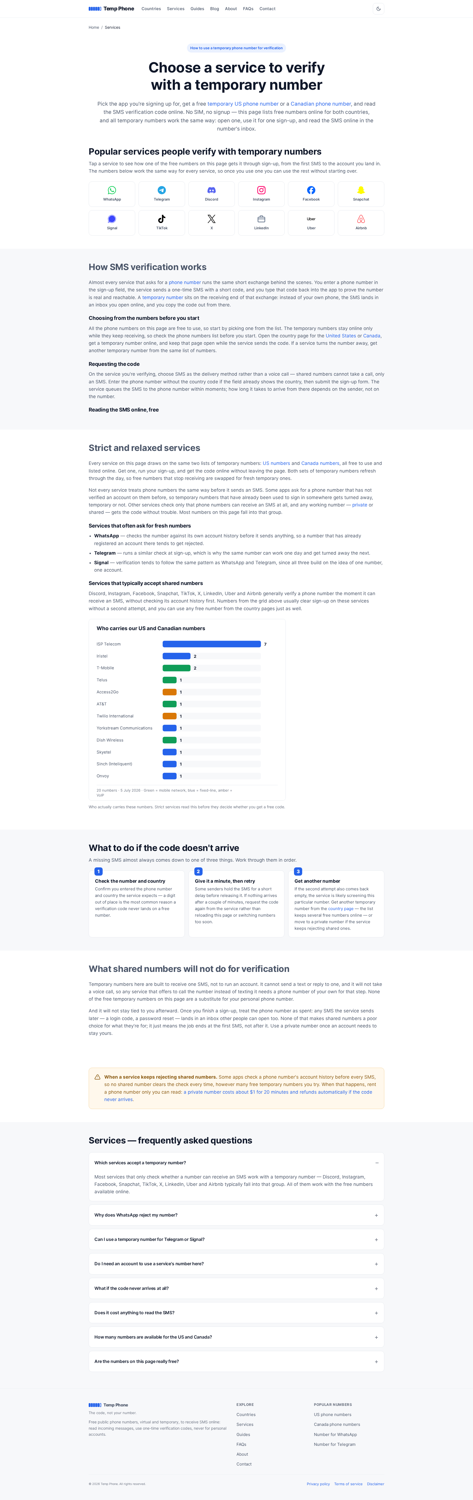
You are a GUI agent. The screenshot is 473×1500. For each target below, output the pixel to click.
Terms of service (348, 1484)
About (231, 8)
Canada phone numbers (337, 1424)
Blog (214, 8)
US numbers (276, 463)
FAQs (248, 8)
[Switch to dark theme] (378, 9)
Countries (151, 8)
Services (175, 8)
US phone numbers (332, 1414)
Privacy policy (318, 1484)
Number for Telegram (335, 1444)
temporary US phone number (243, 104)
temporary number (162, 297)
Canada (371, 335)
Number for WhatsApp (335, 1434)
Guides (197, 8)
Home (94, 27)
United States (341, 335)
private (359, 505)
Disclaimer (375, 1484)
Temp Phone (118, 8)
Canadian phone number (321, 104)
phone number (185, 282)
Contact (267, 8)
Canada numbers (320, 463)
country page (341, 908)
